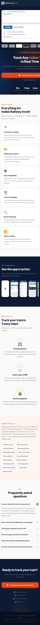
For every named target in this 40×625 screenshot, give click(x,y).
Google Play (22, 615)
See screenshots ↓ (30, 80)
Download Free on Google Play (21, 585)
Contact (20, 617)
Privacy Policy (31, 615)
